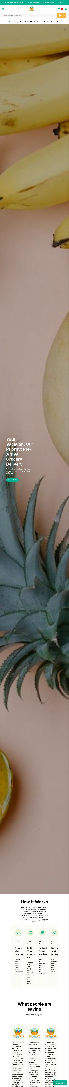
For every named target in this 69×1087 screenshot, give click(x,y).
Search (63, 15)
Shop (16, 22)
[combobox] (29, 15)
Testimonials (41, 22)
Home (11, 22)
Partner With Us (30, 22)
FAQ (48, 22)
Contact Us (54, 22)
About (21, 22)
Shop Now (12, 480)
